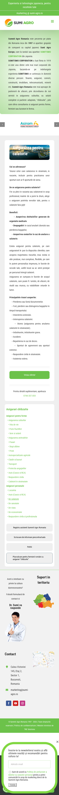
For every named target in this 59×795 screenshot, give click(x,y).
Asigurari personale (15, 486)
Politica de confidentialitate (25, 726)
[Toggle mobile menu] (52, 21)
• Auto (9, 472)
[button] (2, 124)
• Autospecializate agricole (18, 455)
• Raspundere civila (15, 477)
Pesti (11, 451)
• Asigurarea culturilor (16, 420)
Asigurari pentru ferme (16, 416)
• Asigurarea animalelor (17, 437)
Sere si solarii (15, 433)
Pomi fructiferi (15, 429)
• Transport (11, 464)
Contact (10, 654)
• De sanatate (12, 503)
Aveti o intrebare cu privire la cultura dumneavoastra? (15, 583)
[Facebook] (8, 703)
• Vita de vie (12, 424)
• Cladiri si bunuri (14, 459)
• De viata (11, 508)
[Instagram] (22, 703)
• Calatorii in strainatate (17, 481)
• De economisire (14, 512)
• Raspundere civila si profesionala (21, 516)
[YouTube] (15, 703)
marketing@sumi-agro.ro (18, 692)
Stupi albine (14, 446)
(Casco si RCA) (19, 472)
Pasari (12, 442)
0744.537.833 (29, 395)
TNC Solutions (29, 729)
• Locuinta (11, 490)
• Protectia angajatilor (16, 468)
